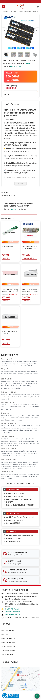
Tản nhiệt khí (13, 441)
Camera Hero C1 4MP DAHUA (25, 366)
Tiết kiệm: (12, 80)
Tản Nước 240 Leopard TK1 (11, 445)
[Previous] (4, 31)
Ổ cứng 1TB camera (31, 371)
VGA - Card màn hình (7, 405)
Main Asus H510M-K (11, 397)
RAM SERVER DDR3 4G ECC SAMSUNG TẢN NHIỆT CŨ (29, 248)
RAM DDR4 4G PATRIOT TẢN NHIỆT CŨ (9, 333)
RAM (32, 397)
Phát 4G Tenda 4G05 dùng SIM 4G (11, 476)
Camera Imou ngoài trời (12, 363)
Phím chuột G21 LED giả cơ (19, 464)
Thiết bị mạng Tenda (20, 474)
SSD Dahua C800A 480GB (28, 416)
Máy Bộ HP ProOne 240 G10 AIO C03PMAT (20, 426)
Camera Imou (27, 361)
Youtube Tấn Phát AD (12, 615)
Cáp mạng (10, 478)
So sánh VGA (7, 409)
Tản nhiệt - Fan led (6, 439)
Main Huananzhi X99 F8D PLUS (17, 395)
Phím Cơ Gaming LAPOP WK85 (18, 462)
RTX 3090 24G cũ (18, 407)
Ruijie (11, 474)
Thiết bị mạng (5, 474)
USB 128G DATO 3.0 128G (14, 420)
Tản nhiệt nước (17, 439)
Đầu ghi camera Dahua (7, 371)
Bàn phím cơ (4, 462)
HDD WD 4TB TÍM (24, 418)
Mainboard (4, 395)
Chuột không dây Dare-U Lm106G (22, 466)
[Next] (36, 31)
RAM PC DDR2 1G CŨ (9, 247)
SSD (2, 416)
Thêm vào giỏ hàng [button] (29, 258)
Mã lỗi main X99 (22, 397)
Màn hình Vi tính (5, 381)
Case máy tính (5, 451)
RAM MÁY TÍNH (22, 11)
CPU (29, 397)
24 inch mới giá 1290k (27, 381)
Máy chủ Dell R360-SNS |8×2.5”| (25, 430)
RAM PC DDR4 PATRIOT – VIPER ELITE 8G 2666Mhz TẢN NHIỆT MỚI (30, 290)
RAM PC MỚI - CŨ (33, 11)
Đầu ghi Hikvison (20, 371)
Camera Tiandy (24, 363)
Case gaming (14, 451)
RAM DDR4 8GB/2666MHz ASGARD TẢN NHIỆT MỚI (10, 290)
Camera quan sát (6, 361)
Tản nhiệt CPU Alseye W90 (8, 443)
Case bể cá (22, 451)
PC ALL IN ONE (11, 430)
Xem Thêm (20, 184)
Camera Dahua (33, 363)
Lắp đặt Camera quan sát (8, 366)
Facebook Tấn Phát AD (13, 612)
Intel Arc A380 (8, 407)
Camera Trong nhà (17, 361)
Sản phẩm (13, 11)
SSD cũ (7, 416)
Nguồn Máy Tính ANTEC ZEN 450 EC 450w (13, 455)
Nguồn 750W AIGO (31, 453)
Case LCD (29, 451)
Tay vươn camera (27, 373)
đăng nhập (13, 209)
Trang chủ (5, 11)
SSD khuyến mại (15, 416)
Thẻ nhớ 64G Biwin (6, 373)
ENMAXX (29, 63)
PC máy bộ (4, 426)
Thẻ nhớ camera (17, 373)
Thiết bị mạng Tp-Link (33, 474)
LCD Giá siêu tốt (15, 381)
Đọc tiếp (5, 258)
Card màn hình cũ (19, 405)
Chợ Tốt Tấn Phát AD (12, 609)
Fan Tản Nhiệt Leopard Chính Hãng (28, 441)
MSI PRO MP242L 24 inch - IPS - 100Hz (15, 386)
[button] (3, 6)
